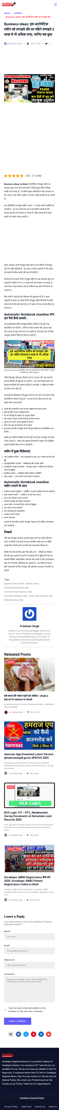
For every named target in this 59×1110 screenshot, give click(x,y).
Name (7, 931)
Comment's (9, 974)
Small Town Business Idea (41, 596)
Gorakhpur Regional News (32, 1098)
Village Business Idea (13, 600)
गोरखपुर (19, 849)
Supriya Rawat (17, 712)
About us (53, 1106)
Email (7, 945)
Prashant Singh (16, 44)
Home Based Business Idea (16, 587)
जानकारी (17, 13)
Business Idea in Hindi (14, 583)
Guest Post (26, 1106)
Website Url (9, 960)
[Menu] (55, 4)
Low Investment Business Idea (18, 592)
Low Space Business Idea (15, 596)
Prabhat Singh (17, 773)
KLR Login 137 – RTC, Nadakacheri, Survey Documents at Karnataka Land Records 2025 (28, 816)
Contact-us (40, 1106)
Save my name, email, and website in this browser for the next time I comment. (27, 1010)
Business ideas (32, 583)
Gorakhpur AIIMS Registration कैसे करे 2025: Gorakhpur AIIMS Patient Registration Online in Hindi (27, 881)
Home (7, 13)
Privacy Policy (11, 1106)
